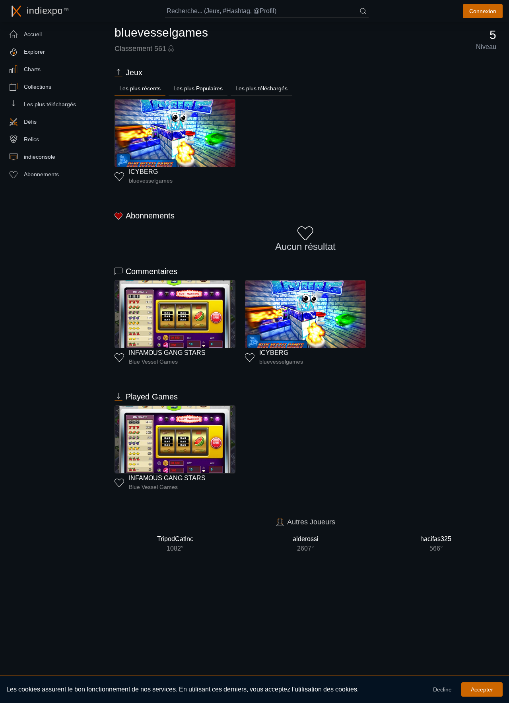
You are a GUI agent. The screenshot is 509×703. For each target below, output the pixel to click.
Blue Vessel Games (153, 361)
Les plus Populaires (198, 88)
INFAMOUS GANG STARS (167, 352)
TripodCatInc (175, 544)
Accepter (482, 689)
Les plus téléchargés (261, 88)
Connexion (482, 11)
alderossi (306, 544)
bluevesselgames (151, 180)
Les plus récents (140, 88)
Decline (442, 689)
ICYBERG (143, 171)
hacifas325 (435, 544)
